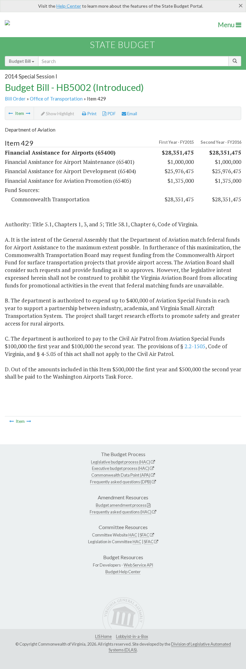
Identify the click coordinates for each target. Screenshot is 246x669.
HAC (132, 534)
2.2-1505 (194, 346)
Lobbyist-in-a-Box (132, 636)
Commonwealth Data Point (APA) (120, 475)
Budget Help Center (123, 571)
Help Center (68, 6)
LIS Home (103, 636)
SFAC (144, 534)
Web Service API (138, 565)
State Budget (122, 44)
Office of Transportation (56, 98)
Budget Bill (20, 61)
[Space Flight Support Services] (10, 113)
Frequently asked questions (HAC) (121, 511)
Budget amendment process (121, 505)
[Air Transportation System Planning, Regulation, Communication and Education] (28, 113)
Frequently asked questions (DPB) (120, 481)
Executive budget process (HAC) (120, 468)
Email (131, 113)
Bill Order (15, 98)
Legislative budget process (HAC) (120, 461)
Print (91, 113)
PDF (111, 113)
